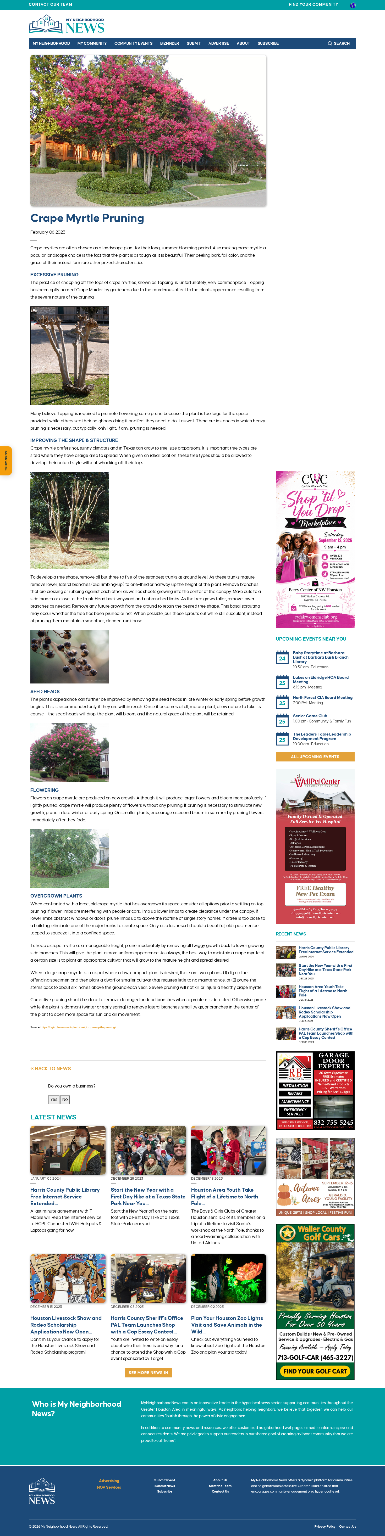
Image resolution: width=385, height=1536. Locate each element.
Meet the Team (220, 1486)
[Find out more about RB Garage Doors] (315, 1090)
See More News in (148, 1373)
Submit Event (164, 1480)
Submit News (165, 1486)
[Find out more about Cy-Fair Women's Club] (315, 549)
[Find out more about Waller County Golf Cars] (315, 1302)
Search (341, 43)
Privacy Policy (325, 1526)
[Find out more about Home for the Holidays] (315, 1177)
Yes (53, 1099)
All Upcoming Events (315, 757)
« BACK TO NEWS (50, 1068)
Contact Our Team (50, 4)
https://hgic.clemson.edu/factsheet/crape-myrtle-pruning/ (78, 1027)
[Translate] (353, 5)
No (65, 1099)
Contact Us (220, 1491)
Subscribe (268, 43)
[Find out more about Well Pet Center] (315, 846)
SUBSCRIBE (6, 461)
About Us (220, 1480)
